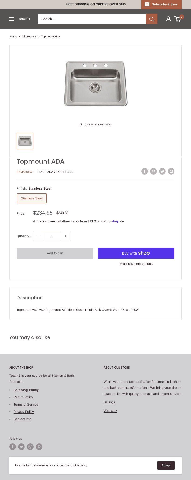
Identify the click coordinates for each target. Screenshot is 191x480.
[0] (178, 19)
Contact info (22, 419)
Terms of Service (26, 404)
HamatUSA (24, 172)
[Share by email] (171, 171)
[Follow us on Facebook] (12, 446)
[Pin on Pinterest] (153, 171)
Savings (109, 402)
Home (13, 36)
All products (29, 36)
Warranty (110, 410)
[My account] (168, 18)
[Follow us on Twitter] (21, 446)
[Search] (151, 19)
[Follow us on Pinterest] (39, 446)
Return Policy (23, 397)
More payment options (136, 263)
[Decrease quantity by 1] (38, 236)
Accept (166, 465)
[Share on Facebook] (144, 171)
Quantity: (23, 236)
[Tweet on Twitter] (162, 171)
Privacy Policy (24, 411)
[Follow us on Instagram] (30, 446)
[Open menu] (11, 19)
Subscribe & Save (164, 4)
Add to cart (55, 253)
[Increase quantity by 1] (66, 236)
